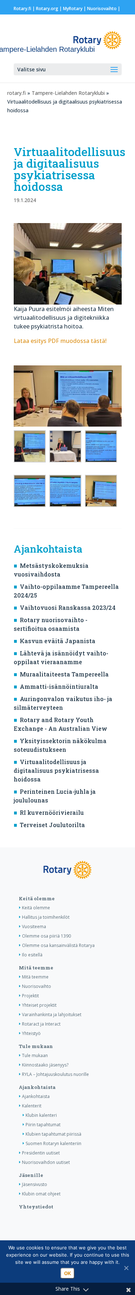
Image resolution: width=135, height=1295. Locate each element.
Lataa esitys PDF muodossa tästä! (60, 341)
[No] (126, 1267)
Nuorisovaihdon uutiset (46, 1162)
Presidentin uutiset (41, 1153)
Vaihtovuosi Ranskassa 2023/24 (68, 607)
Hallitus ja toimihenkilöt (45, 917)
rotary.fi (16, 92)
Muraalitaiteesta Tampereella (64, 674)
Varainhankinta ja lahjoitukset (51, 1014)
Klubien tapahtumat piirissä (53, 1134)
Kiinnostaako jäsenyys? (45, 1065)
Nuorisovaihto (102, 8)
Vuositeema (34, 926)
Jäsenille (31, 1175)
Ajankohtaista (37, 1087)
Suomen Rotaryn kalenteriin (53, 1143)
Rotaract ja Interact (41, 1024)
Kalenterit (31, 1106)
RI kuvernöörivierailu (52, 812)
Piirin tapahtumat (43, 1125)
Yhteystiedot (36, 1206)
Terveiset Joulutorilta (52, 825)
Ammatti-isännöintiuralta (59, 686)
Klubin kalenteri (41, 1115)
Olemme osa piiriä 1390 (46, 936)
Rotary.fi (22, 8)
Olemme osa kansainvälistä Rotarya (58, 945)
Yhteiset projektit (39, 1005)
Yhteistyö (31, 1033)
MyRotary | (75, 8)
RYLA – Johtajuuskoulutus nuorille (55, 1074)
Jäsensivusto (34, 1184)
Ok (67, 1273)
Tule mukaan (36, 1046)
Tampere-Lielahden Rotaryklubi (69, 92)
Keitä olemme (37, 898)
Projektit (30, 996)
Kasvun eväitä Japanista (57, 641)
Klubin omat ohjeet (41, 1194)
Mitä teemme (36, 967)
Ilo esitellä (32, 955)
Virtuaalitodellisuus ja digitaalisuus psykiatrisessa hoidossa (56, 770)
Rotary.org (47, 8)
